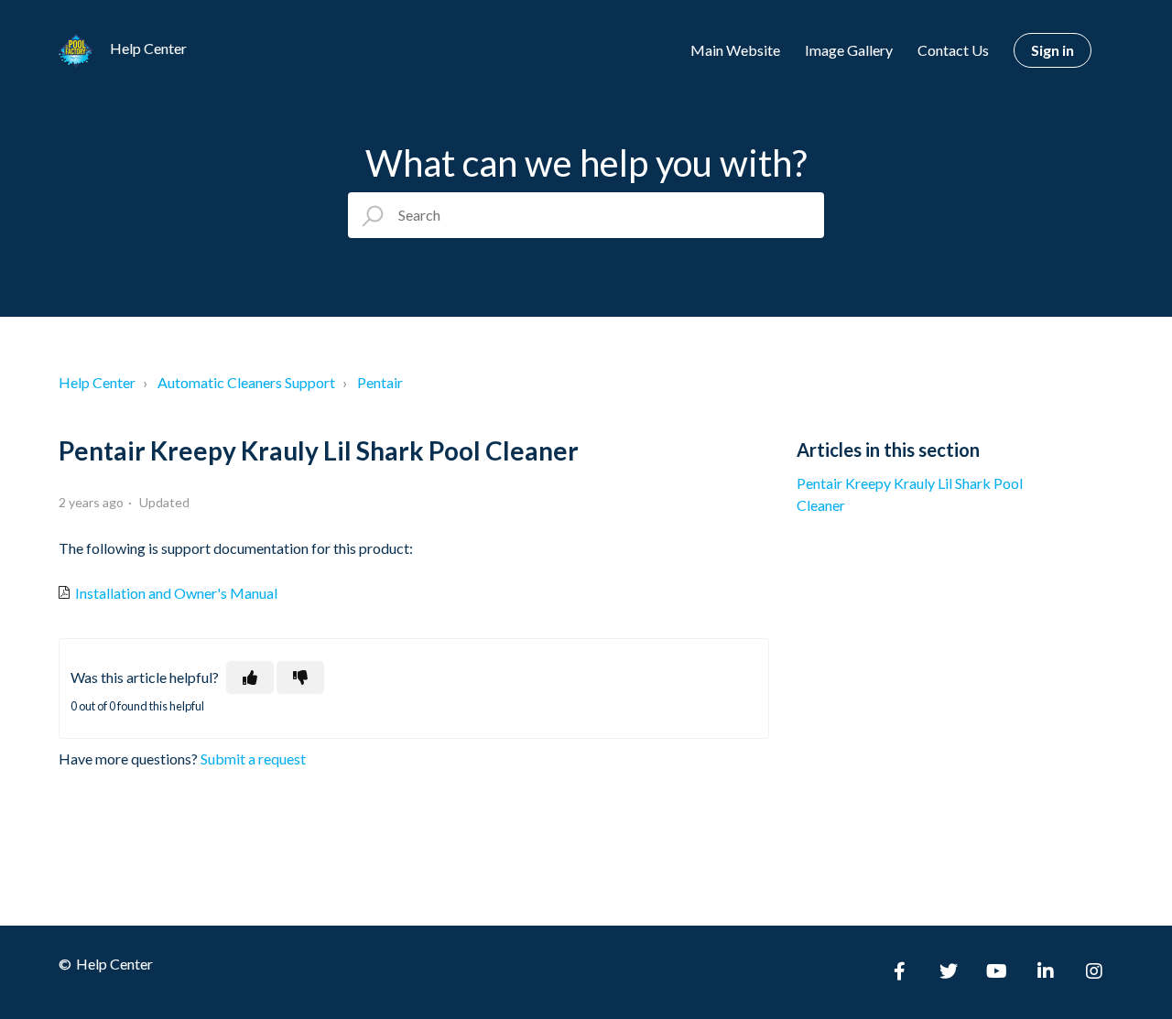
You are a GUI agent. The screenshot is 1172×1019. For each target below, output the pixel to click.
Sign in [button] (1052, 50)
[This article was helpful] (250, 677)
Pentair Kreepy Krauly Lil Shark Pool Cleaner (910, 494)
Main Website (735, 50)
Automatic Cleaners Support (246, 382)
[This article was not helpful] (300, 677)
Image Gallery (849, 50)
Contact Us (953, 50)
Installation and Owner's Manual (174, 593)
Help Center (97, 382)
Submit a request (253, 758)
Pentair (380, 382)
